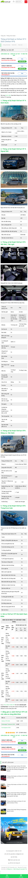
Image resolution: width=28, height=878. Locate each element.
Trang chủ (3, 35)
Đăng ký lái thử (18, 1)
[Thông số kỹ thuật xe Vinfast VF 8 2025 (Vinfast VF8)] (3, 778)
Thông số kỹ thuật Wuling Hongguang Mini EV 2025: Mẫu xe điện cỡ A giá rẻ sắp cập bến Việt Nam (16, 794)
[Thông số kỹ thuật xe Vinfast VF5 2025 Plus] (3, 786)
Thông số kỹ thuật (10, 35)
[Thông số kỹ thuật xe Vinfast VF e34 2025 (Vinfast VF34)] (3, 803)
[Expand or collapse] (26, 50)
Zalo (22, 58)
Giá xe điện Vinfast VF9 (9, 704)
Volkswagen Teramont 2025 (8, 724)
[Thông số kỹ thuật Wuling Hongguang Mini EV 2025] (3, 811)
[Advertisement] (14, 18)
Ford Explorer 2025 (6, 727)
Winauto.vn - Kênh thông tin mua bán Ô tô (17, 869)
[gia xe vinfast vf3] (14, 830)
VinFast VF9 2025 (5, 721)
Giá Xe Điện (8, 95)
